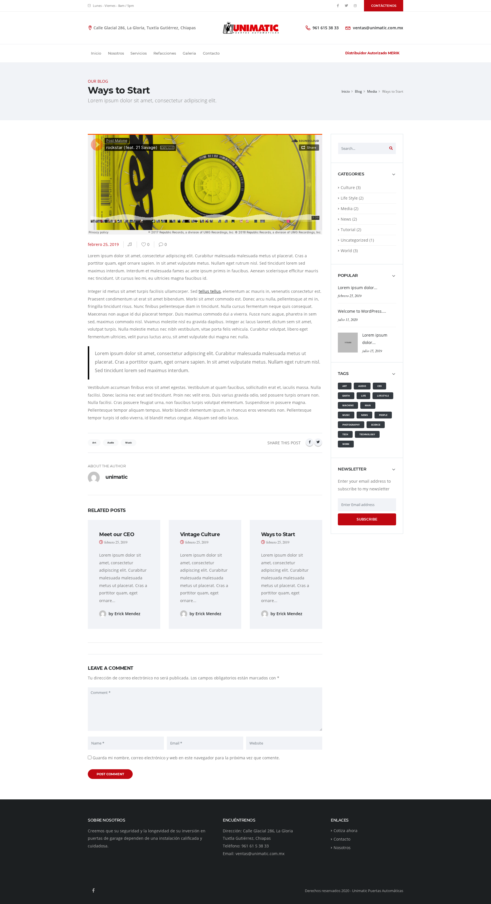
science (375, 424)
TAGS (343, 373)
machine (347, 405)
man (368, 405)
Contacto (211, 53)
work (345, 443)
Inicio (96, 53)
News (346, 219)
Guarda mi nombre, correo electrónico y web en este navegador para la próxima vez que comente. (186, 757)
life (363, 395)
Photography (351, 424)
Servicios (138, 53)
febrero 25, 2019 (349, 295)
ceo (379, 385)
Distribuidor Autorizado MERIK (372, 53)
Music (346, 414)
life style (383, 395)
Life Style (349, 198)
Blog (358, 91)
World (346, 250)
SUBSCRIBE (367, 519)
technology (367, 434)
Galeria (189, 53)
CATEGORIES (351, 174)
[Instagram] (355, 6)
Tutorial (348, 229)
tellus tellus (210, 291)
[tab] (367, 177)
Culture (348, 187)
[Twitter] (347, 6)
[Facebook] (338, 6)
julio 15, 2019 (372, 350)
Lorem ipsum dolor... (357, 287)
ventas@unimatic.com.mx (378, 27)
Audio (362, 385)
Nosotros (116, 53)
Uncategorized (354, 240)
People (383, 414)
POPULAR (348, 275)
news (364, 414)
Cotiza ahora (345, 830)
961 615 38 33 (326, 27)
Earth (346, 395)
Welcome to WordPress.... (362, 311)
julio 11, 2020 (347, 319)
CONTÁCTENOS (383, 6)
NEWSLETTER (352, 469)
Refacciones (164, 53)
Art (344, 385)
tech (345, 434)
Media (372, 91)
